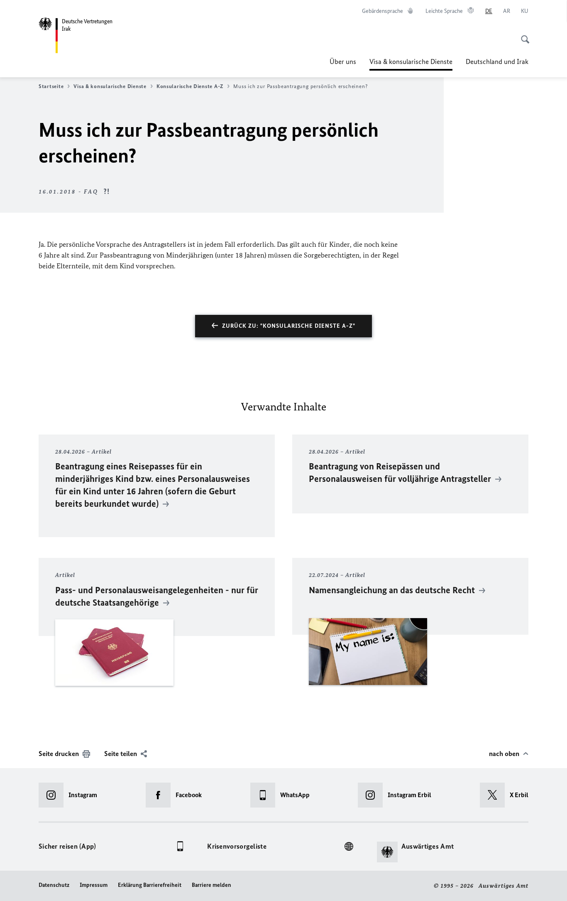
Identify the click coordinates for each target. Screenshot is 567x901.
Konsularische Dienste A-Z (189, 86)
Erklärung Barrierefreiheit (149, 885)
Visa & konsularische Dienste (410, 64)
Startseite (51, 86)
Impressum (94, 885)
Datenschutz (54, 885)
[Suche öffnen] (522, 35)
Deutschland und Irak (497, 61)
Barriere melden (211, 885)
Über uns (343, 61)
